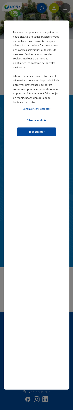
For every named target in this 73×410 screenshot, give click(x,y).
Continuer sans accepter (36, 108)
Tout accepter (37, 131)
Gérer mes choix (36, 120)
